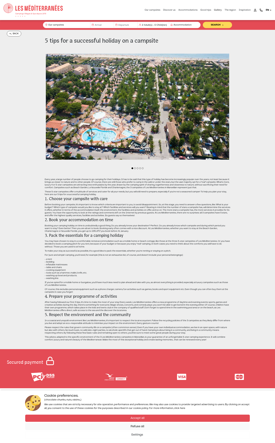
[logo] (33, 10)
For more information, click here (167, 408)
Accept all (137, 418)
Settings (137, 434)
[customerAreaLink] (255, 10)
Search (216, 25)
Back (16, 34)
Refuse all (137, 426)
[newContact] (261, 10)
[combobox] (66, 25)
